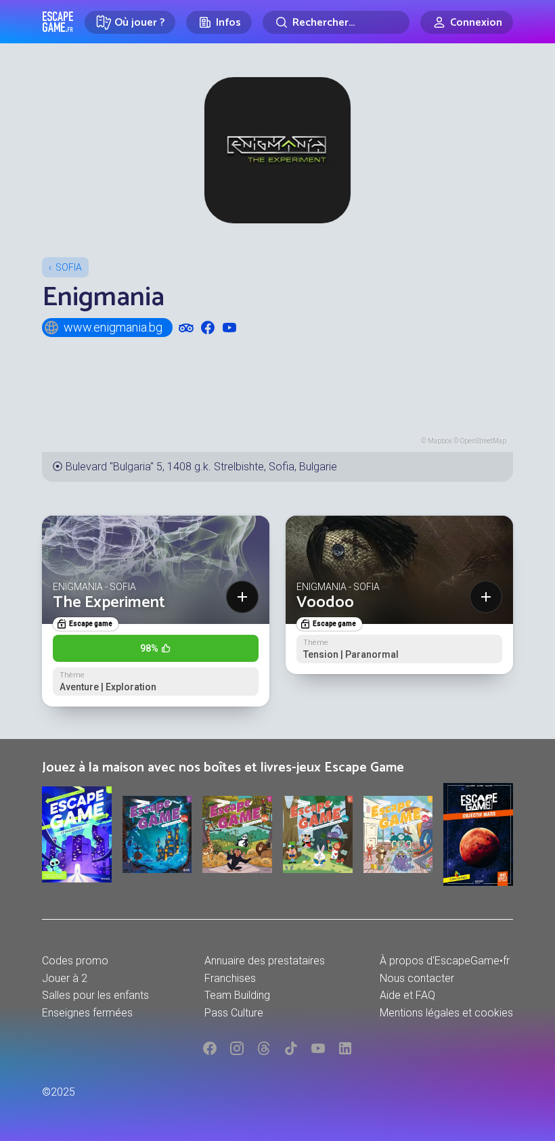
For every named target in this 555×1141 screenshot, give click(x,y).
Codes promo (75, 960)
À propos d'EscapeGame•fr (445, 960)
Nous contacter (417, 978)
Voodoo (325, 602)
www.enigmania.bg (113, 327)
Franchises (230, 978)
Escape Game (58, 21)
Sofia (69, 267)
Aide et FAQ (407, 995)
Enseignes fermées (87, 1012)
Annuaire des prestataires (264, 960)
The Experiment (109, 602)
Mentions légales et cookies (446, 1012)
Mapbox (440, 441)
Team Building (237, 995)
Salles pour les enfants (95, 995)
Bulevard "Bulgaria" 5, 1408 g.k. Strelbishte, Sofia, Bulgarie (201, 466)
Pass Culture (233, 1012)
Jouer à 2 (64, 978)
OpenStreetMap (483, 441)
